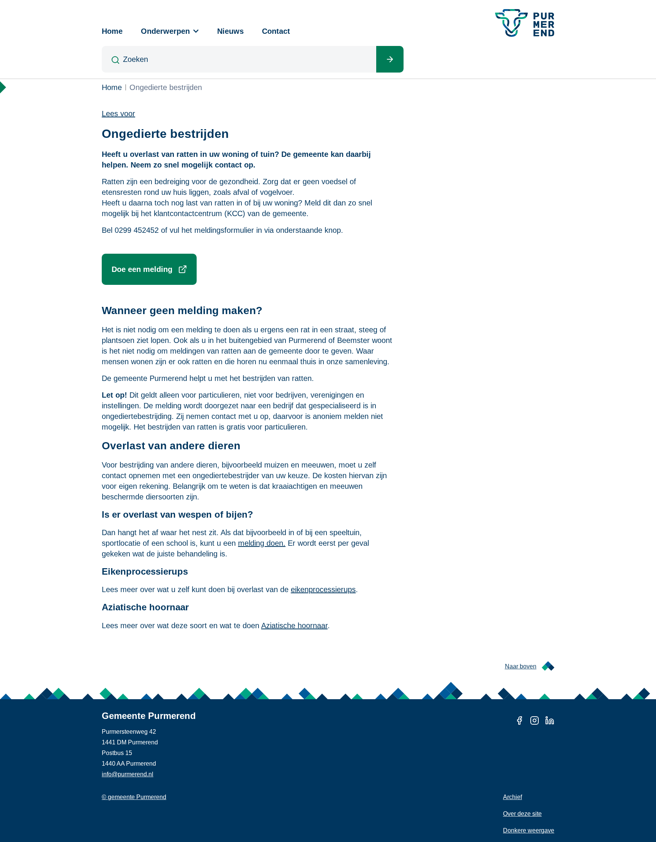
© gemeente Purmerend (134, 797)
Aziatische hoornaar (294, 625)
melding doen (260, 543)
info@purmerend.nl (127, 774)
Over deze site (522, 813)
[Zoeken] (390, 59)
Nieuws (230, 31)
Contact (276, 31)
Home (112, 31)
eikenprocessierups (323, 589)
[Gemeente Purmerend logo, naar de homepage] (524, 23)
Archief (512, 797)
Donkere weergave (528, 830)
